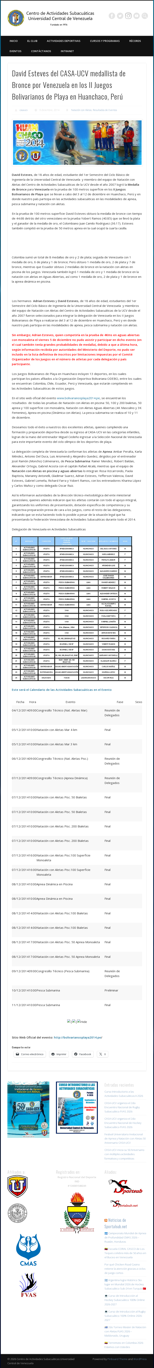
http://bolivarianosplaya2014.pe (77, 1037)
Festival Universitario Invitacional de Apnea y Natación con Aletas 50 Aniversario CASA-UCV (125, 1138)
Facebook (112, 16)
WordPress (140, 1359)
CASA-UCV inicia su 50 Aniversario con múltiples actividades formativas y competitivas (124, 1154)
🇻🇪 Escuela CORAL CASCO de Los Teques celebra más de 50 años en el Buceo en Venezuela (125, 1253)
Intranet (67, 51)
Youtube (136, 16)
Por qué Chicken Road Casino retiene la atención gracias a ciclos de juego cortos (124, 1269)
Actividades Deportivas (63, 41)
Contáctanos (41, 51)
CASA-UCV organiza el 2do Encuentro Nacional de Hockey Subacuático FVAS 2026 (122, 1123)
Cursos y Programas (105, 41)
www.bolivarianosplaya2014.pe (78, 398)
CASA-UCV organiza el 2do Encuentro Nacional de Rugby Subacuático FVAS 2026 (122, 1107)
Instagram (128, 16)
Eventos (15, 51)
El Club (32, 41)
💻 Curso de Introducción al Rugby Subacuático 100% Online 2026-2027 (125, 1316)
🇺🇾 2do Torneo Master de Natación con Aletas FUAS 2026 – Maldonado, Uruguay (125, 1331)
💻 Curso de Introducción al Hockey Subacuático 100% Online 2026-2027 (124, 1300)
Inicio (14, 41)
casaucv (24, 110)
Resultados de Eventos (105, 110)
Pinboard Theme (117, 1359)
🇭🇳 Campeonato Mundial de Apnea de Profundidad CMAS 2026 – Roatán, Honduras (125, 1237)
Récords (135, 41)
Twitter (120, 16)
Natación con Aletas (81, 110)
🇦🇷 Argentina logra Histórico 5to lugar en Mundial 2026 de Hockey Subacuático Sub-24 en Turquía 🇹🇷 (125, 1284)
